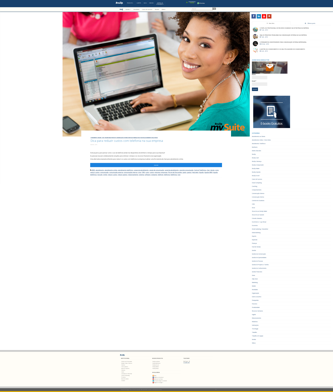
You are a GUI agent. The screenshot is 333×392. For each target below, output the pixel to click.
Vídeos (254, 343)
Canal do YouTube (158, 379)
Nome (254, 74)
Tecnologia (255, 329)
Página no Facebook (158, 377)
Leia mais (156, 165)
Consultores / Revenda (126, 373)
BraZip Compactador (258, 165)
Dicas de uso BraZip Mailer (259, 211)
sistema (141, 175)
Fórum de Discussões (175, 172)
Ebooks (151, 3)
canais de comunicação (156, 170)
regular (254, 314)
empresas (164, 172)
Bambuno (254, 147)
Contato (123, 380)
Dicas (131, 137)
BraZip (254, 154)
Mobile (254, 286)
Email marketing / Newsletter (260, 229)
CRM (129, 137)
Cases (122, 372)
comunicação (104, 172)
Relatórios (155, 137)
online (105, 175)
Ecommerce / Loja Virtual (259, 222)
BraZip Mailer (255, 168)
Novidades (255, 289)
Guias (253, 275)
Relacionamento (147, 137)
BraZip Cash (255, 158)
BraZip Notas (156, 368)
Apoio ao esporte (125, 368)
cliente (212, 170)
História (123, 365)
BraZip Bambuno (156, 363)
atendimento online (111, 170)
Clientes (139, 3)
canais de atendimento (141, 170)
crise (139, 172)
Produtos (123, 377)
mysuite (99, 175)
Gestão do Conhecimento (259, 268)
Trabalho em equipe (257, 336)
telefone (160, 175)
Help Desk (140, 137)
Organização (255, 293)
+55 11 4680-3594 (211, 3)
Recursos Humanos (257, 311)
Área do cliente (125, 378)
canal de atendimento (172, 170)
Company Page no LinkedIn (160, 380)
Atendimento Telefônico (259, 143)
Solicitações (255, 325)
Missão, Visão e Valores (126, 363)
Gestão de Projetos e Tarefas (260, 264)
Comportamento (256, 190)
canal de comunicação (186, 170)
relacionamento (133, 175)
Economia (255, 225)
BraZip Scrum (256, 175)
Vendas (254, 339)
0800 (93, 170)
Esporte (254, 236)
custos (152, 172)
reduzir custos (112, 175)
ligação (201, 172)
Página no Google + (158, 382)
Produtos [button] (130, 3)
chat (208, 170)
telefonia (167, 175)
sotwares (154, 175)
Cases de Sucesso (257, 179)
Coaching (254, 186)
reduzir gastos (122, 175)
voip (179, 175)
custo (147, 172)
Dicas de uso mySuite (258, 215)
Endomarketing (256, 232)
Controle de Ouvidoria (258, 200)
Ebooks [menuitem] (157, 9)
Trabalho (254, 332)
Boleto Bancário (256, 150)
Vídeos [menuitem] (163, 9)
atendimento (100, 170)
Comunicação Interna (258, 197)
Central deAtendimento (160, 3)
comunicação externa (116, 172)
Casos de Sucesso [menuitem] (147, 9)
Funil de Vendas (256, 247)
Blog (145, 3)
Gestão (254, 250)
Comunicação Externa (122, 137)
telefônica (173, 175)
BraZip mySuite (112, 137)
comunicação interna (130, 172)
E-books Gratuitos (257, 218)
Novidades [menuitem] (136, 9)
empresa (157, 172)
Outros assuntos (256, 296)
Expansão (254, 240)
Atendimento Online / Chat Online (99, 137)
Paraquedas (255, 300)
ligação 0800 (208, 172)
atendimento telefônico (125, 170)
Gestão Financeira (257, 272)
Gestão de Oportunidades (259, 257)
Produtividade (256, 307)
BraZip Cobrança (256, 161)
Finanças (135, 137)
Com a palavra (124, 366)
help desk (195, 172)
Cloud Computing (257, 183)
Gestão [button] (128, 9)
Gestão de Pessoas (257, 261)
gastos (189, 172)
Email (254, 81)
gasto (184, 172)
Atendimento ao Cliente (258, 136)
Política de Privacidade (126, 361)
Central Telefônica (200, 170)
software (147, 175)
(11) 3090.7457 (186, 362)
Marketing (255, 282)
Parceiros (254, 304)
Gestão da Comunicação (259, 254)
